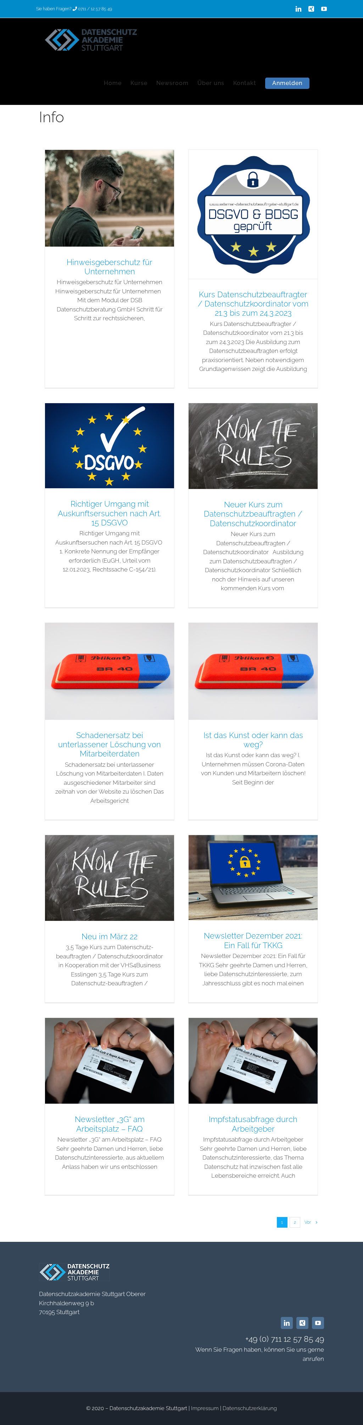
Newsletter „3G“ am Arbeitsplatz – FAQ (110, 1124)
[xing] (302, 1323)
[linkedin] (287, 1323)
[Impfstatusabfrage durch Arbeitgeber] (253, 1061)
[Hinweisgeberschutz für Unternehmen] (109, 198)
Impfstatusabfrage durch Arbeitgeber (253, 1124)
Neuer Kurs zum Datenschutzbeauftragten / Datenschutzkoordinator (253, 514)
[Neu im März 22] (109, 878)
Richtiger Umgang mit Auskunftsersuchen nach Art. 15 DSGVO (109, 513)
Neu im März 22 (110, 936)
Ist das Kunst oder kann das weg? (253, 740)
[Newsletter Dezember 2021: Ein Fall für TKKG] (253, 877)
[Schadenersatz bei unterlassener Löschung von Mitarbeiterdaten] (109, 671)
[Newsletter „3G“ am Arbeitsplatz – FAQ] (109, 1061)
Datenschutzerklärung (250, 1408)
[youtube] (318, 1323)
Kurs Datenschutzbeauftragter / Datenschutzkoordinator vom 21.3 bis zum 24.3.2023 (253, 304)
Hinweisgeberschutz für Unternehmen (109, 267)
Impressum (205, 1408)
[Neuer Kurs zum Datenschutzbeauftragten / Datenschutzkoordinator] (253, 446)
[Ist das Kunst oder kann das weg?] (253, 671)
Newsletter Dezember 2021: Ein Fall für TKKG (253, 940)
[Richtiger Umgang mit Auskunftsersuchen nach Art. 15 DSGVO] (109, 445)
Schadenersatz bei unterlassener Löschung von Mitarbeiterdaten (109, 745)
